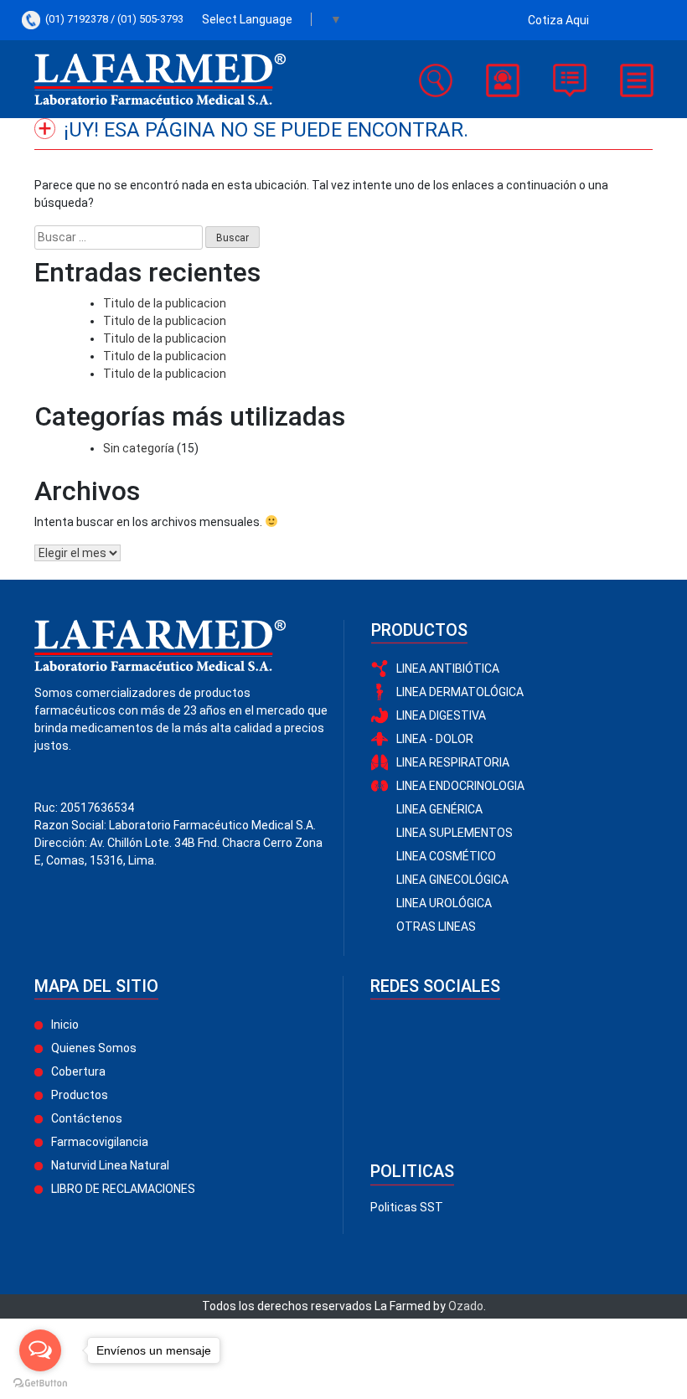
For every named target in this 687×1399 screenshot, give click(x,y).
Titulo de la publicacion (164, 303)
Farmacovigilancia (99, 1142)
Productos (79, 1095)
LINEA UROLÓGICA (444, 903)
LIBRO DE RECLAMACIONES (123, 1188)
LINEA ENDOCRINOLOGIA (460, 785)
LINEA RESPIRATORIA (452, 762)
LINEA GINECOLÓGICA (452, 879)
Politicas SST (406, 1207)
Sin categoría (138, 448)
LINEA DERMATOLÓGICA (460, 692)
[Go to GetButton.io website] (40, 1382)
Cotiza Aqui (558, 20)
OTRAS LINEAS (436, 926)
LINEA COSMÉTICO (446, 856)
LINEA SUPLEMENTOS (454, 832)
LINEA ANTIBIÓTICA (447, 668)
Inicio (65, 1024)
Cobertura (78, 1071)
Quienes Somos (94, 1048)
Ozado (465, 1306)
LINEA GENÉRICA (439, 809)
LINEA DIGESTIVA (441, 715)
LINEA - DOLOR (434, 739)
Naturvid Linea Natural (110, 1165)
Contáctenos (86, 1118)
